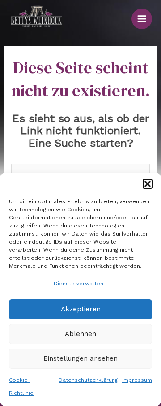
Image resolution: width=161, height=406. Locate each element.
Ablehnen (80, 334)
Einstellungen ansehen (80, 358)
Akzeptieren (81, 309)
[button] (147, 183)
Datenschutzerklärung (88, 380)
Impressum (137, 380)
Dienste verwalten (78, 283)
